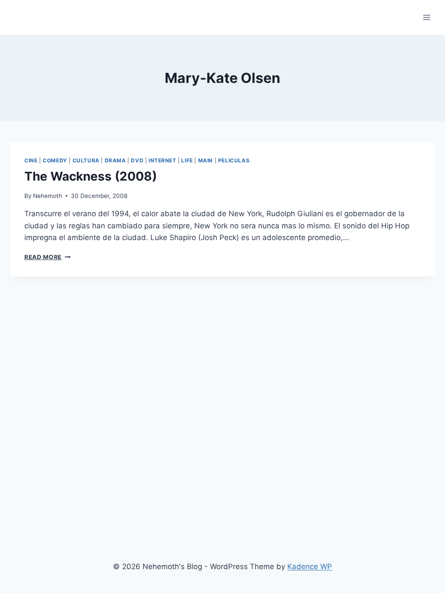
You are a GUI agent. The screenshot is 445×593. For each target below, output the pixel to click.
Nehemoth (47, 195)
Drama (115, 160)
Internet (162, 160)
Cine (30, 160)
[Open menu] (426, 17)
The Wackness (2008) (90, 176)
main (205, 160)
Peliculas (233, 160)
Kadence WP (309, 566)
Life (187, 160)
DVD (137, 160)
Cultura (86, 160)
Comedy (55, 160)
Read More (47, 257)
